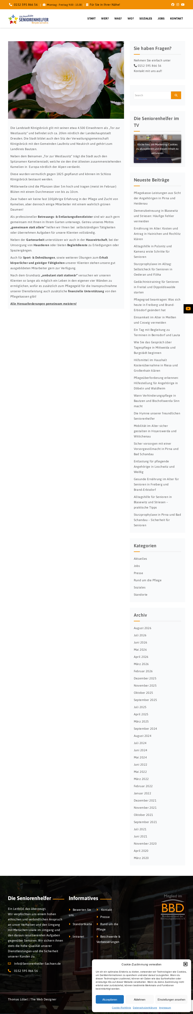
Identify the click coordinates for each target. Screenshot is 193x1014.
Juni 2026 (140, 642)
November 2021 (145, 807)
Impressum (165, 1007)
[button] (185, 964)
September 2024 (145, 728)
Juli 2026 (140, 635)
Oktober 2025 (143, 692)
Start (91, 18)
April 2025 (141, 714)
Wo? (131, 18)
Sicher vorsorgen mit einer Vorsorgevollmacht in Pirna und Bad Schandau (156, 449)
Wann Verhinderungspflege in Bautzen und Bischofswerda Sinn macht (157, 401)
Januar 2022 (142, 793)
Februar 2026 (143, 671)
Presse (138, 573)
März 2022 (141, 779)
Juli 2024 (140, 743)
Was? (118, 18)
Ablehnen (139, 999)
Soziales (145, 18)
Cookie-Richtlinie (121, 1007)
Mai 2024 (140, 757)
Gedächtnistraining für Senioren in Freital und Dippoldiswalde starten (156, 287)
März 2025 (141, 721)
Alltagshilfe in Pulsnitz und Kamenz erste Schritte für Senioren (153, 251)
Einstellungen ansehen (171, 999)
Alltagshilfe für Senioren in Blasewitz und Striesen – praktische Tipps (153, 502)
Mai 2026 (140, 649)
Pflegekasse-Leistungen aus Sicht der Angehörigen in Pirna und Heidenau (157, 198)
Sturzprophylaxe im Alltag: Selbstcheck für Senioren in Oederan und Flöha (153, 269)
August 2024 (143, 735)
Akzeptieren (109, 999)
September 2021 (145, 822)
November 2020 (145, 843)
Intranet (78, 936)
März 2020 (141, 858)
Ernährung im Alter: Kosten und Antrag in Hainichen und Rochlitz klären (157, 234)
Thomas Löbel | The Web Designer (32, 999)
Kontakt (176, 18)
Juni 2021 (140, 836)
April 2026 (141, 656)
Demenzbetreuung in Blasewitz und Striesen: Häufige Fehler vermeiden (156, 216)
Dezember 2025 (145, 678)
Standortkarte (82, 924)
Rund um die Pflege (148, 580)
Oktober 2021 (143, 814)
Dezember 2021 (145, 800)
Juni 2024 (140, 750)
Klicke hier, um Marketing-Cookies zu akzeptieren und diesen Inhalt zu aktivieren (157, 149)
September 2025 (145, 700)
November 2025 (145, 685)
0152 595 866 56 (25, 4)
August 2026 (143, 628)
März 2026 (141, 664)
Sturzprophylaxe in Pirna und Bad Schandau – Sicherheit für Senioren (157, 520)
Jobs (161, 18)
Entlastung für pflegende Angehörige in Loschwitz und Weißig (154, 467)
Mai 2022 (140, 771)
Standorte (141, 594)
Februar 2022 (143, 786)
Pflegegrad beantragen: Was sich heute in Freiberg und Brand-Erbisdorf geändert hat (157, 305)
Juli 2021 (140, 829)
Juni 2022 (140, 764)
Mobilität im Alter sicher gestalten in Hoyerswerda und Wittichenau (155, 431)
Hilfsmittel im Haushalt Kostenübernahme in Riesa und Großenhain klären (156, 365)
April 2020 (141, 850)
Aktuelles (140, 558)
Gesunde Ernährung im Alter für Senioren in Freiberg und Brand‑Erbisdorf (156, 484)
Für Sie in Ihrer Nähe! (105, 4)
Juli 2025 (140, 707)
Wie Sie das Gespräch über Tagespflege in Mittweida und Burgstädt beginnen (155, 347)
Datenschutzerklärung (145, 1007)
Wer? (105, 18)
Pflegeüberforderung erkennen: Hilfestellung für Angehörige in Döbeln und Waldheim (156, 383)
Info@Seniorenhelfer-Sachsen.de (37, 963)
